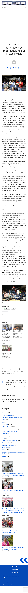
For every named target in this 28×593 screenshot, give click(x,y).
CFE (3, 422)
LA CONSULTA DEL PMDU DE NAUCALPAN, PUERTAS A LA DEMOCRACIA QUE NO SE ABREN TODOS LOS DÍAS (7, 335)
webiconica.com (7, 578)
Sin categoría (5, 447)
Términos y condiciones (9, 585)
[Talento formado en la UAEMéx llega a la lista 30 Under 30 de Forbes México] (7, 541)
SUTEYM (4, 450)
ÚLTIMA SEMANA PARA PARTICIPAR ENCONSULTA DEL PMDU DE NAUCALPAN (17, 333)
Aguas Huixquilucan (7, 415)
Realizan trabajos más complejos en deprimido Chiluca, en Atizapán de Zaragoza (16, 382)
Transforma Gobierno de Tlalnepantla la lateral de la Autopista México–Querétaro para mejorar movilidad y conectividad (13, 530)
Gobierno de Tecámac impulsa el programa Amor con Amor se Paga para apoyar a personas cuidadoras (14, 492)
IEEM (3, 438)
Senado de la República (8, 445)
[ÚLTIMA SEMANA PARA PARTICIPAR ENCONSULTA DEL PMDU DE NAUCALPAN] (18, 327)
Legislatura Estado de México (9, 440)
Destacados (7, 369)
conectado (18, 399)
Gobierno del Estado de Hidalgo (10, 429)
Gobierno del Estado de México (10, 431)
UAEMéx (4, 456)
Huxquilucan (5, 436)
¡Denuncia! (5, 413)
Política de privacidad (8, 583)
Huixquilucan (5, 433)
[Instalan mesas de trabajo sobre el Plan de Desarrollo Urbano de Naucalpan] (7, 348)
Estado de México (6, 426)
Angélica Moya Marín (10, 371)
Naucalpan (20, 371)
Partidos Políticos (6, 443)
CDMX (3, 420)
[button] (25, 7)
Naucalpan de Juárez (17, 369)
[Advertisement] (14, 24)
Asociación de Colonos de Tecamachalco (12, 417)
